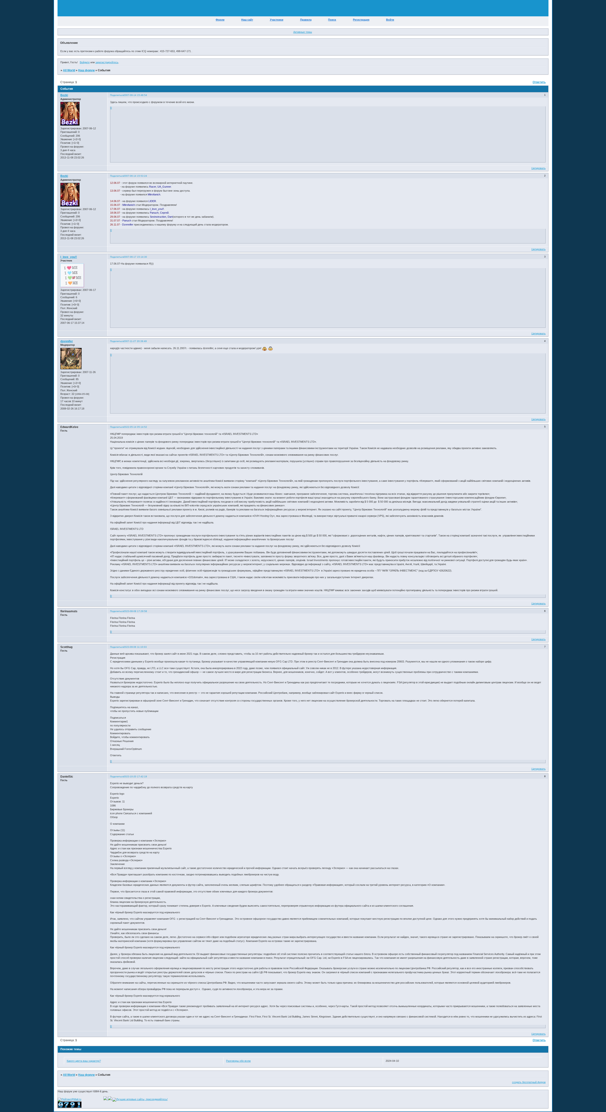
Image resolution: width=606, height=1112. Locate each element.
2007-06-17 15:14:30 (135, 257)
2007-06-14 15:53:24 (135, 176)
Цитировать (538, 168)
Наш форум (86, 70)
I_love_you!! (68, 257)
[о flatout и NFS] (105, 1099)
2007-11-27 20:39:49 (135, 341)
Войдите (85, 62)
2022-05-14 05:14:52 (135, 427)
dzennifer (66, 341)
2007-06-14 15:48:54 (135, 95)
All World (69, 70)
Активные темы (302, 32)
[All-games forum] (110, 1099)
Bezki (64, 95)
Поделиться (117, 95)
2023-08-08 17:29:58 (135, 611)
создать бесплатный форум (529, 1082)
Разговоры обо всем (238, 1060)
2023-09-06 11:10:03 (135, 647)
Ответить (539, 82)
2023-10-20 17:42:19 (135, 776)
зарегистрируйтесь (106, 62)
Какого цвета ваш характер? (84, 1060)
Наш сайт (247, 19)
